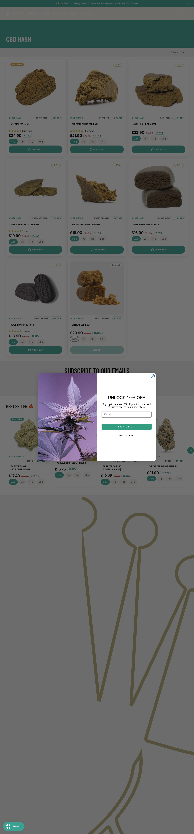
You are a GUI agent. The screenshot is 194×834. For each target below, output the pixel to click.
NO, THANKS (126, 436)
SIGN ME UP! (126, 426)
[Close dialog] (153, 376)
